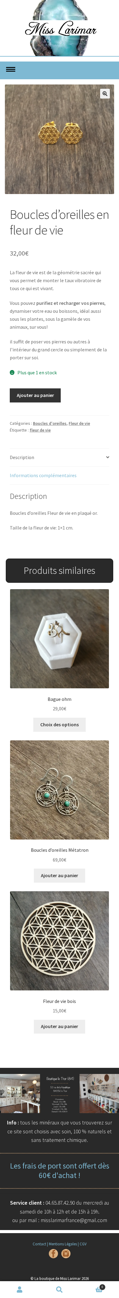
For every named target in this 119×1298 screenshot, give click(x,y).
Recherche (59, 1289)
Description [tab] (22, 457)
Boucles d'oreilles (50, 423)
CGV (83, 1243)
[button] (105, 94)
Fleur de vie (79, 423)
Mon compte (20, 1289)
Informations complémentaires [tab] (43, 475)
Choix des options (59, 724)
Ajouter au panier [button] (59, 875)
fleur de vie (40, 430)
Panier (91, 1285)
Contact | (40, 1243)
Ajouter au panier (35, 395)
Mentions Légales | (64, 1243)
